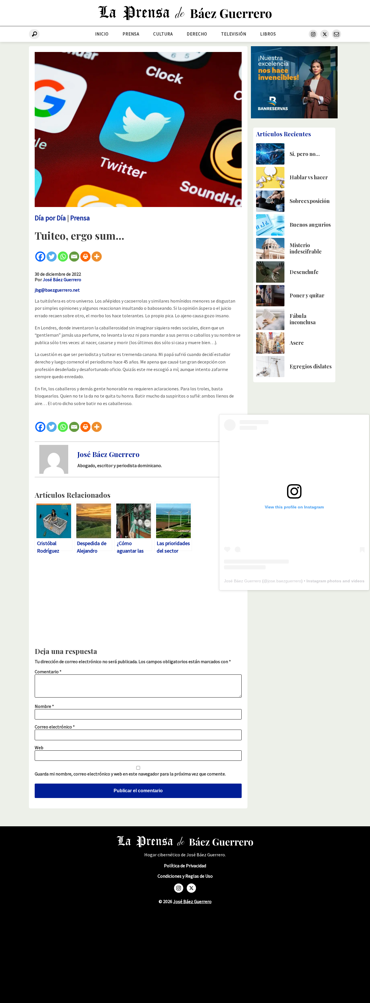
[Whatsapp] (63, 256)
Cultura (163, 34)
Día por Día (50, 217)
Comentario (48, 671)
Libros (268, 34)
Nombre (44, 706)
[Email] (74, 256)
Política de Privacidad (185, 865)
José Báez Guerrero (62, 279)
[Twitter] (52, 256)
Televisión (233, 34)
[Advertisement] (138, 602)
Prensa (131, 34)
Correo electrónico (55, 727)
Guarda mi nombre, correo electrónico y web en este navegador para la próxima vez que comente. (130, 774)
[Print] (85, 256)
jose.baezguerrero (284, 581)
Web (39, 747)
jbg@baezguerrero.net (57, 290)
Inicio (102, 34)
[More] (97, 256)
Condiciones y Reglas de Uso (185, 876)
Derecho (197, 34)
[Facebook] (40, 256)
